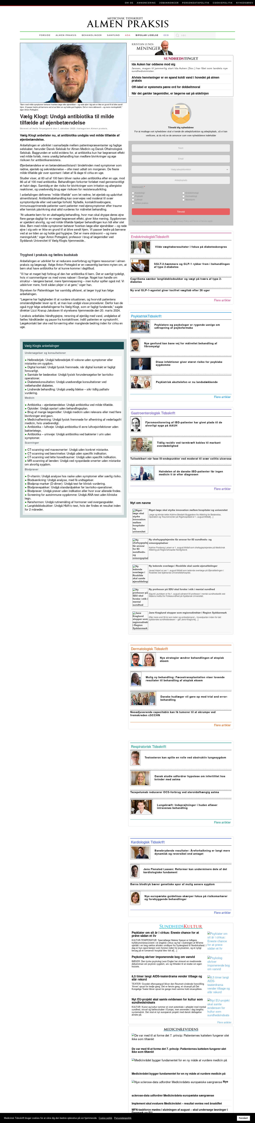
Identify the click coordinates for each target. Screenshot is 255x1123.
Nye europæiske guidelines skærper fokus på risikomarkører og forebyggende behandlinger (186, 897)
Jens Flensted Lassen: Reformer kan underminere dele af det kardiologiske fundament (185, 870)
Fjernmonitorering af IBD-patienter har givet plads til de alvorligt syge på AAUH (183, 423)
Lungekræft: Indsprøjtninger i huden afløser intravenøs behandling (187, 806)
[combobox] (195, 35)
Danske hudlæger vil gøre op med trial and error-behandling (194, 698)
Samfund (113, 35)
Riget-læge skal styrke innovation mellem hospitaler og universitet (188, 510)
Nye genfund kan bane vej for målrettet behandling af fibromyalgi (180, 344)
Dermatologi (191, 196)
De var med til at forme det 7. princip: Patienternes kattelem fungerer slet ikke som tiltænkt (179, 1050)
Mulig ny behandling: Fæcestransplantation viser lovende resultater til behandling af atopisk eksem (185, 678)
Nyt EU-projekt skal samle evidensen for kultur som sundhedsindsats (167, 1000)
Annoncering (146, 3)
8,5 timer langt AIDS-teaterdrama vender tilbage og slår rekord (167, 977)
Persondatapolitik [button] (122, 1118)
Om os (129, 3)
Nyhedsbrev (244, 3)
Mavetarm (190, 199)
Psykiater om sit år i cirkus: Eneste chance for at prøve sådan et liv (165, 934)
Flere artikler (222, 300)
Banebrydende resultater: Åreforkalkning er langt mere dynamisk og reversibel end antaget (192, 852)
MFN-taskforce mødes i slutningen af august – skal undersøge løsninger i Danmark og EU (180, 1111)
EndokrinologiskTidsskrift (150, 236)
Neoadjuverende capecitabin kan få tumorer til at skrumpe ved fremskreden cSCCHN (173, 713)
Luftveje (138, 199)
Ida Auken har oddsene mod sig (153, 64)
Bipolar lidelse (147, 35)
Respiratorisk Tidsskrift (148, 746)
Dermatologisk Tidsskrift (149, 648)
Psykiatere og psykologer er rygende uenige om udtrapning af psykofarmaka (187, 326)
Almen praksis (66, 35)
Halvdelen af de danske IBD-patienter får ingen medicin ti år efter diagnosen (191, 472)
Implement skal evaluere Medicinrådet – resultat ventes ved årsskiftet (177, 1103)
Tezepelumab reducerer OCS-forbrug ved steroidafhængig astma (174, 792)
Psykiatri (139, 196)
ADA (127, 35)
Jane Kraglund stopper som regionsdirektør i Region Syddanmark (188, 612)
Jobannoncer (169, 3)
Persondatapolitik (195, 3)
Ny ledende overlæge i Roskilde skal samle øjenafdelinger (183, 565)
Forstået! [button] (243, 1118)
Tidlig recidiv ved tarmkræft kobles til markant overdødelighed (189, 444)
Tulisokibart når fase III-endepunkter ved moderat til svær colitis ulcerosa (180, 458)
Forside (44, 35)
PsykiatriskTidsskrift (146, 315)
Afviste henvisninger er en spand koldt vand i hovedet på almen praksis (175, 79)
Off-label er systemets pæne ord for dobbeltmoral (166, 87)
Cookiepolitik (223, 3)
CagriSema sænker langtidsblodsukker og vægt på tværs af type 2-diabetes (176, 280)
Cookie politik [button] (105, 1118)
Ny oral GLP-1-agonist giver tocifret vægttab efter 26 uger (170, 290)
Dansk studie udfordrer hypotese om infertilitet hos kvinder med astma (190, 777)
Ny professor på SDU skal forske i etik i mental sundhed (182, 589)
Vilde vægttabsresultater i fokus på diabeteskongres (191, 247)
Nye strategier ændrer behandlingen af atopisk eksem (192, 659)
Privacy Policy (183, 221)
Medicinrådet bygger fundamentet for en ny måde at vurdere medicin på (179, 1074)
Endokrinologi (192, 193)
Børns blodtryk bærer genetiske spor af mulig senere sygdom (172, 884)
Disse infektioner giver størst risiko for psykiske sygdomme (189, 363)
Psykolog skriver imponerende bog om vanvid (163, 957)
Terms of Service (200, 221)
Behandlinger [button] (92, 35)
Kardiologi (140, 193)
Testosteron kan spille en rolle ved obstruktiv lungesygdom (185, 757)
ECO (166, 35)
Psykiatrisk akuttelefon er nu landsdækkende (187, 382)
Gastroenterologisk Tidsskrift (153, 412)
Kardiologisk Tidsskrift (148, 841)
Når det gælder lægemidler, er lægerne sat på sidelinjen (170, 93)
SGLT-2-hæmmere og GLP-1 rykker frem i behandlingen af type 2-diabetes (192, 265)
